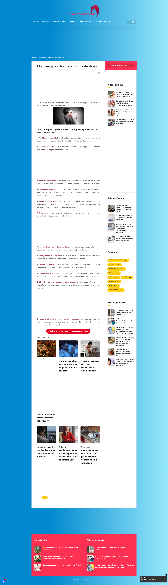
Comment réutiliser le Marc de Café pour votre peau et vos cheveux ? (124, 113)
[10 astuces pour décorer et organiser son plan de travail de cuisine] (111, 208)
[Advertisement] (83, 40)
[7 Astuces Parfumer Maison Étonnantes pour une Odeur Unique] (111, 238)
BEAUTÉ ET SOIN (59, 22)
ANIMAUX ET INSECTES (88, 22)
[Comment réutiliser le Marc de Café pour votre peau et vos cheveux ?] (111, 112)
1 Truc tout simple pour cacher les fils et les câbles (124, 312)
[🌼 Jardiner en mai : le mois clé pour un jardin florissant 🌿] (37, 549)
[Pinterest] (133, 21)
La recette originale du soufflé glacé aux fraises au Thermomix (124, 103)
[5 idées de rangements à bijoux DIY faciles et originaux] (111, 217)
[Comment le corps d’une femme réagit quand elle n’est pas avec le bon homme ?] (111, 361)
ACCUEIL (36, 22)
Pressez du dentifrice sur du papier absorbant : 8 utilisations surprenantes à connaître (124, 228)
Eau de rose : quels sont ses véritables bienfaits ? (62, 565)
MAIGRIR (126, 277)
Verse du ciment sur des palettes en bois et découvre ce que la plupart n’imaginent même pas (125, 342)
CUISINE (73, 22)
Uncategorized (115, 290)
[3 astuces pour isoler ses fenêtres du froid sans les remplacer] (111, 94)
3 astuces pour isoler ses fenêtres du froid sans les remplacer (124, 94)
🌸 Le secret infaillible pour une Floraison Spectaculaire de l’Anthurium (59, 557)
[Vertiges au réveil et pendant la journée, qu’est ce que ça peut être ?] (111, 351)
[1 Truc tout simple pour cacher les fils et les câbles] (111, 312)
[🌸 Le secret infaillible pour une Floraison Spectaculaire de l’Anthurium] (37, 558)
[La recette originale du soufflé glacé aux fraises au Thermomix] (111, 103)
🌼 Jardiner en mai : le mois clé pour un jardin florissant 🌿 (60, 549)
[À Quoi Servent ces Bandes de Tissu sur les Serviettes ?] (111, 321)
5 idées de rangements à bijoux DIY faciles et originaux (124, 217)
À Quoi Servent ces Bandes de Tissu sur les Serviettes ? (124, 321)
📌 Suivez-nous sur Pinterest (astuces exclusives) (68, 331)
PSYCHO (102, 22)
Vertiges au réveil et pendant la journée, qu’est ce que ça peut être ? (124, 352)
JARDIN (113, 277)
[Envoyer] (132, 65)
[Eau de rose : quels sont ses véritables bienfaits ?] (37, 567)
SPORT (113, 285)
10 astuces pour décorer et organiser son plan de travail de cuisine (124, 209)
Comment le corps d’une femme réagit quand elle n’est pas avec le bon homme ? (125, 362)
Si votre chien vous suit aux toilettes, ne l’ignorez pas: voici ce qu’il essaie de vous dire (125, 331)
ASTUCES (46, 22)
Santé (44, 497)
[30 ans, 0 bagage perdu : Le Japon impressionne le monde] (111, 122)
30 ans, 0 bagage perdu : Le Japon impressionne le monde (125, 122)
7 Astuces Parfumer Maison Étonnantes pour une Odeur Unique (125, 238)
